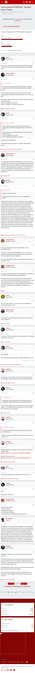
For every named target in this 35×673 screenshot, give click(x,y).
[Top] (25, 662)
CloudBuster (9, 518)
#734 (33, 423)
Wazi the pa (5, 12)
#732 (33, 375)
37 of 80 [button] (18, 583)
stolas (7, 295)
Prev (12, 583)
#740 (33, 551)
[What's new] (30, 2)
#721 (33, 63)
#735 (33, 447)
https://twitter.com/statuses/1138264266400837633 (16, 458)
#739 (33, 524)
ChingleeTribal (10, 239)
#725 (33, 186)
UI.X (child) (4, 659)
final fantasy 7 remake (6, 13)
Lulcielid (8, 369)
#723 (33, 118)
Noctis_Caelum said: (7, 123)
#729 (33, 315)
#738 (33, 505)
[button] (2, 2)
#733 (33, 393)
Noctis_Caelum (10, 73)
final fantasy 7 (22, 12)
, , (13, 235)
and (8, 108)
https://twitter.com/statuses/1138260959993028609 (16, 453)
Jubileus (8, 546)
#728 (33, 301)
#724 (33, 159)
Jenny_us (31, 614)
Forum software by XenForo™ (15, 666)
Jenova (8, 328)
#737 (33, 489)
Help (22, 661)
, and (12, 149)
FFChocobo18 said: (7, 427)
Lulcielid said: (5, 397)
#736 (33, 472)
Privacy (18, 661)
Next (23, 583)
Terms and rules (11, 661)
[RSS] (27, 662)
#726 (33, 245)
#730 (33, 333)
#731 (33, 352)
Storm (7, 57)
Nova (7, 466)
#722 (33, 79)
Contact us (4, 661)
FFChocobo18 (10, 153)
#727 (33, 271)
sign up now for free (20, 19)
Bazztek (8, 180)
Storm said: (5, 83)
